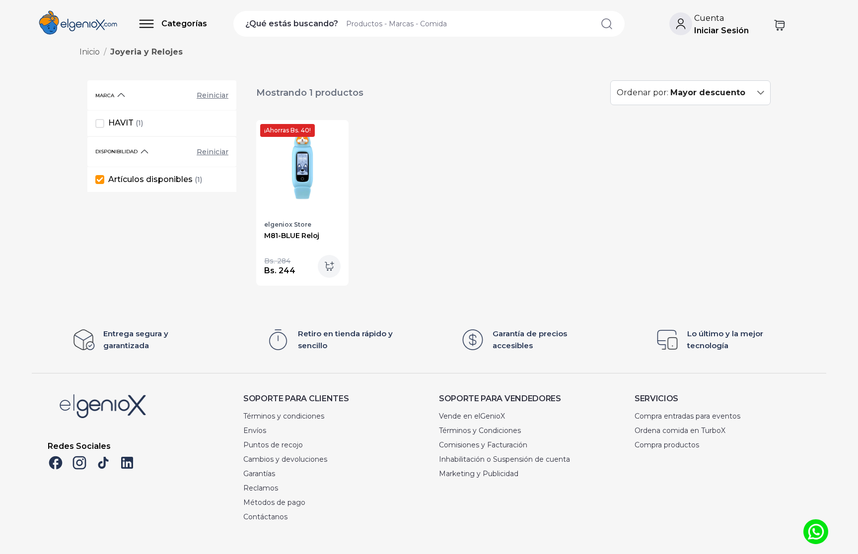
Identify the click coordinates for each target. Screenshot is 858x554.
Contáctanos (265, 516)
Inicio (89, 52)
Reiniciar (212, 95)
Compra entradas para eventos (687, 416)
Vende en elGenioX (472, 416)
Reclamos (260, 488)
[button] (760, 93)
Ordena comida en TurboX (680, 430)
